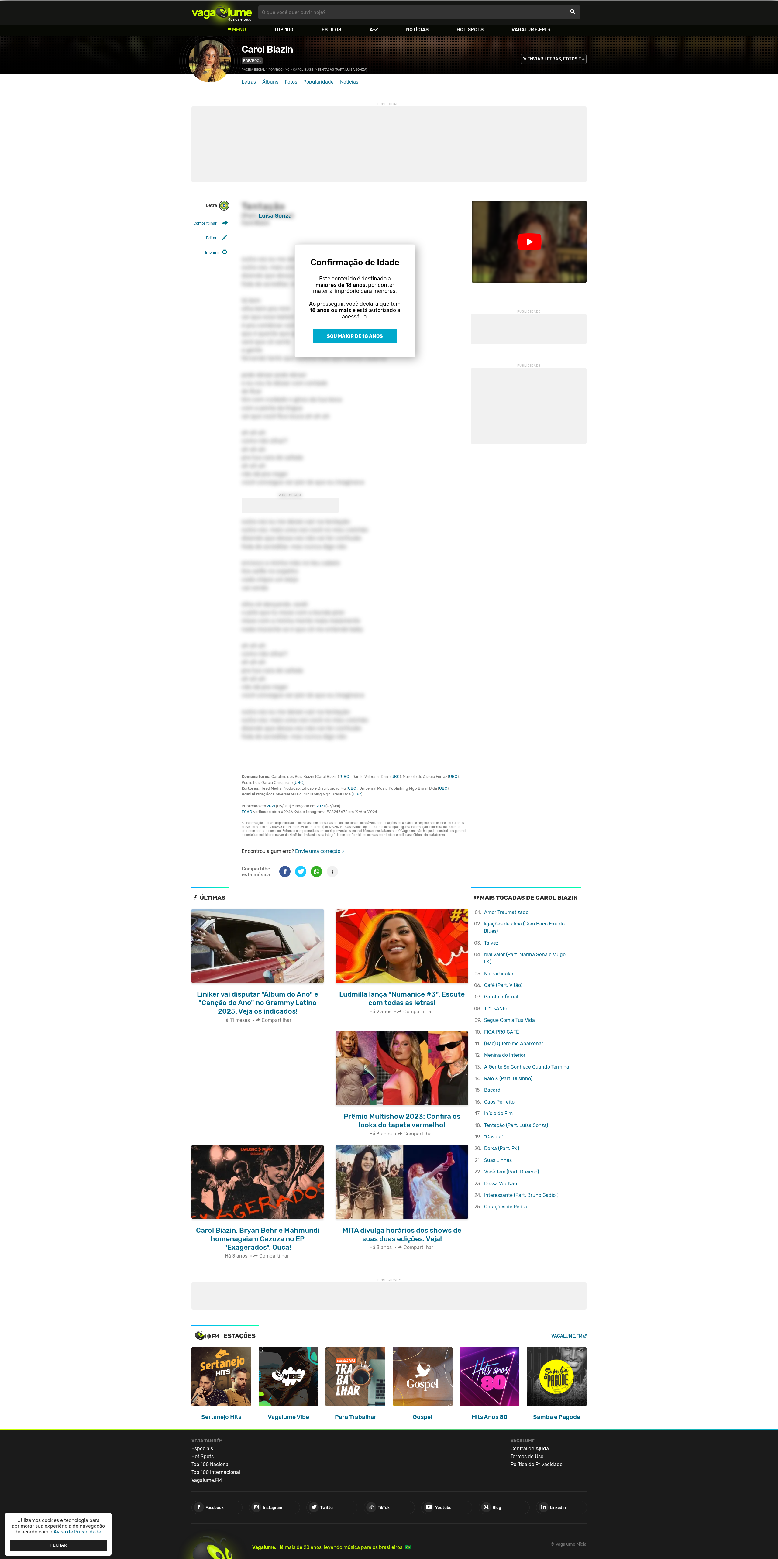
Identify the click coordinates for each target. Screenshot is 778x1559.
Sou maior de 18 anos (355, 336)
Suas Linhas (498, 1160)
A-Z (374, 30)
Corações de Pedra (505, 1207)
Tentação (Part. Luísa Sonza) (516, 1125)
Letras (249, 82)
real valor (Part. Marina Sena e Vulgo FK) (525, 958)
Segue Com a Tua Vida (509, 1020)
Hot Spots (470, 30)
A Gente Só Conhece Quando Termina (526, 1067)
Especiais (202, 1448)
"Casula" (493, 1137)
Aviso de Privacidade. (77, 1532)
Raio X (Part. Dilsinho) (508, 1078)
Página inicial (253, 70)
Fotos (291, 82)
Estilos (331, 30)
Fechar (58, 1545)
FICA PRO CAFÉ (501, 1032)
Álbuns (270, 82)
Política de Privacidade (537, 1464)
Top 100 (284, 30)
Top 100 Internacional (215, 1472)
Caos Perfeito (499, 1102)
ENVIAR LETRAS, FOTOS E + (556, 59)
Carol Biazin (267, 49)
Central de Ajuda (530, 1448)
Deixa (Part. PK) (501, 1148)
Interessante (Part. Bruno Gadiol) (521, 1195)
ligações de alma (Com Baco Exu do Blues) (524, 927)
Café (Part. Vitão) (503, 985)
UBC (345, 776)
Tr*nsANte (495, 1008)
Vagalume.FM (528, 30)
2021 (271, 806)
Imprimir (212, 252)
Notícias (417, 30)
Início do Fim (498, 1113)
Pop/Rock (252, 60)
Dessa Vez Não (500, 1183)
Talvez (491, 943)
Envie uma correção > (319, 851)
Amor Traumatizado (506, 912)
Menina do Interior (504, 1055)
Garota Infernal (501, 997)
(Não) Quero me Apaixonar (513, 1043)
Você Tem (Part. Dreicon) (511, 1172)
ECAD (247, 811)
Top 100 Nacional (210, 1464)
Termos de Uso (527, 1456)
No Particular (499, 974)
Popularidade (318, 82)
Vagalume (221, 12)
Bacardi (493, 1090)
